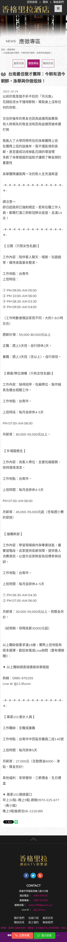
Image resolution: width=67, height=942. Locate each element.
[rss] (40, 875)
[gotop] (33, 838)
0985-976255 (40, 895)
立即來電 (23, 935)
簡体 (45, 2)
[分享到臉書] (26, 875)
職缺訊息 (48, 63)
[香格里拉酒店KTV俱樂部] (33, 860)
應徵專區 (33, 63)
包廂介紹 (33, 918)
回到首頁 (32, 2)
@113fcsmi (39, 909)
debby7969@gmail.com (40, 905)
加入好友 (46, 935)
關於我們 (19, 918)
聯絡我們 (58, 2)
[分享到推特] (33, 875)
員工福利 (33, 922)
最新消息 (19, 63)
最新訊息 (48, 918)
